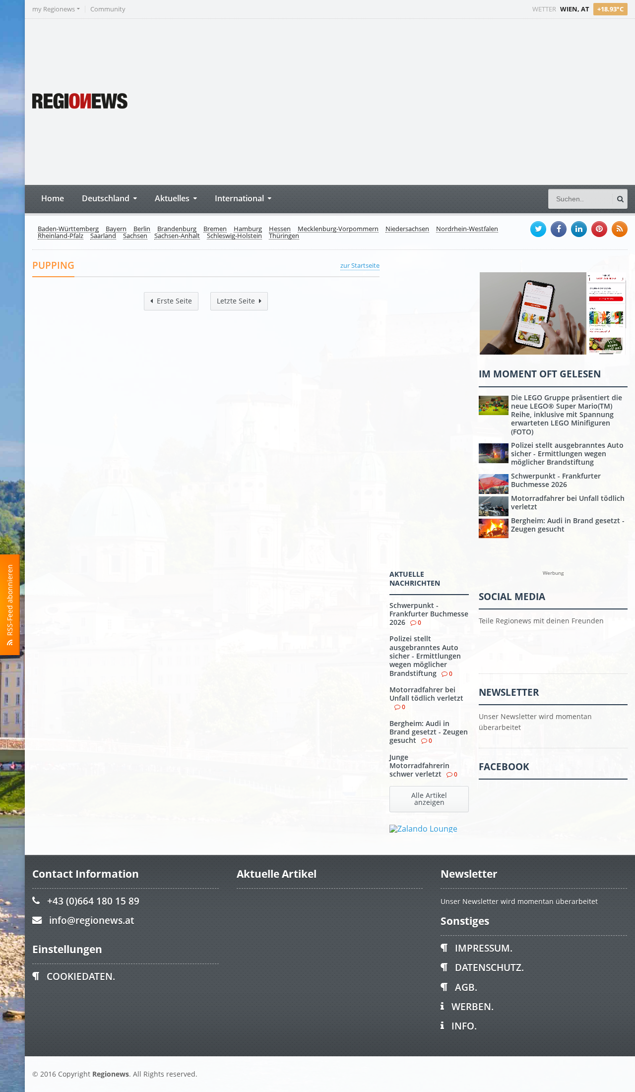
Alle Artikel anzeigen (429, 798)
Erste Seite (174, 300)
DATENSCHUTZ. (489, 967)
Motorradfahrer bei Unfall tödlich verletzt (426, 694)
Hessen (280, 229)
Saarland (103, 236)
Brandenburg (176, 229)
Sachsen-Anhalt (177, 236)
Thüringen (284, 236)
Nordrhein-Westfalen (467, 229)
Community (108, 9)
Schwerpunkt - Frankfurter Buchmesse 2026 (428, 614)
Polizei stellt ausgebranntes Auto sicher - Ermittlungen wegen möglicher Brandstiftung (425, 655)
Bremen (215, 229)
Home (52, 198)
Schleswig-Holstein (234, 236)
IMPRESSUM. (483, 948)
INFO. (464, 1025)
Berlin (141, 229)
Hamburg (248, 229)
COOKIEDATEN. (81, 976)
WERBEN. (472, 1006)
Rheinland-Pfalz (60, 236)
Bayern (116, 229)
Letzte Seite (236, 300)
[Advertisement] (441, 100)
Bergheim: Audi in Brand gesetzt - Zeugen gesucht (428, 732)
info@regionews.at (91, 920)
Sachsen (135, 236)
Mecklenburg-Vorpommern (338, 229)
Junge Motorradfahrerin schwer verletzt (419, 765)
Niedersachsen (407, 229)
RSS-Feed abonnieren (9, 602)
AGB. (466, 987)
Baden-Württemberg (68, 229)
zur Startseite (360, 265)
